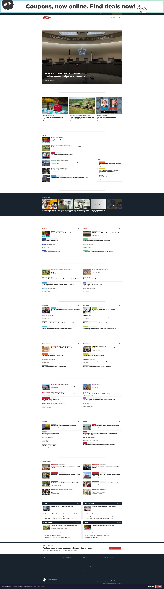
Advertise (120, 580)
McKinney (64, 570)
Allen (63, 559)
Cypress (84, 568)
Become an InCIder (101, 580)
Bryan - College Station (89, 503)
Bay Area (84, 559)
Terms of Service (110, 581)
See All (79, 228)
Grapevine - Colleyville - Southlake (69, 566)
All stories (77, 503)
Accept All (159, 586)
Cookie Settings (151, 586)
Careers (107, 580)
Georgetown (44, 568)
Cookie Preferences (118, 581)
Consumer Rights (100, 581)
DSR (105, 581)
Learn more (43, 586)
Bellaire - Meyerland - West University (90, 561)
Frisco (64, 563)
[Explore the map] (82, 6)
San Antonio (106, 561)
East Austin (44, 566)
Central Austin (44, 563)
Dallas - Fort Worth (48, 522)
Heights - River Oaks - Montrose (89, 570)
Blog (111, 580)
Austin (46, 503)
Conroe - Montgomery (87, 563)
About (91, 580)
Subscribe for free (116, 548)
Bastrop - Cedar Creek (46, 559)
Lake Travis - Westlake (46, 570)
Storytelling (115, 580)
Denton (64, 561)
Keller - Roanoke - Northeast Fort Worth (70, 568)
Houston (86, 522)
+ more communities (45, 572)
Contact (94, 580)
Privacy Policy (93, 581)
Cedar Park (44, 561)
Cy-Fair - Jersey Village (87, 566)
